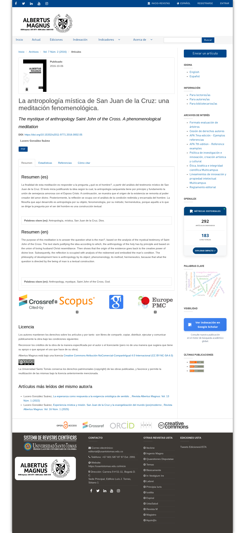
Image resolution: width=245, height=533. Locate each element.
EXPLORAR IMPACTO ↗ (205, 250)
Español (185, 3)
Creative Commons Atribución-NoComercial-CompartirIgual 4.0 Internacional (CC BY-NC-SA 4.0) (118, 355)
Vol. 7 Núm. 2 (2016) (55, 51)
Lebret (150, 481)
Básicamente (153, 470)
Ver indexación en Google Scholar (207, 324)
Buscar (208, 40)
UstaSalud (152, 503)
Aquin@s (151, 520)
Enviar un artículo (205, 53)
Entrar (224, 3)
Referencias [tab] (65, 162)
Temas (150, 464)
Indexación (80, 39)
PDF (23, 149)
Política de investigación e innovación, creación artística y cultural (208, 157)
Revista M (152, 509)
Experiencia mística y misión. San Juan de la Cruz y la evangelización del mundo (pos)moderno (107, 404)
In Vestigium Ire (155, 475)
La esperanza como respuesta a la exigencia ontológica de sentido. (91, 396)
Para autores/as (200, 99)
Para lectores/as (200, 95)
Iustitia (150, 492)
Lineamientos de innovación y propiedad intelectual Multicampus (208, 179)
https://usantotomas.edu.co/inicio (107, 466)
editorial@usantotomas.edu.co (105, 451)
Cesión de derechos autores (207, 131)
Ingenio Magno (154, 453)
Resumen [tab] (26, 162)
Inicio (19, 39)
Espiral (150, 498)
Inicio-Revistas (160, 3)
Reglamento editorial (203, 187)
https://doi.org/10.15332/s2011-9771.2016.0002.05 (53, 134)
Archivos (34, 51)
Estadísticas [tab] (45, 162)
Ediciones (56, 39)
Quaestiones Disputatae (160, 459)
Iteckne (150, 447)
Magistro (151, 514)
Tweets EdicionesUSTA (193, 446)
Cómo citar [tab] (84, 162)
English (194, 72)
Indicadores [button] (106, 39)
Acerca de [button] (140, 39)
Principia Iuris (154, 486)
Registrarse (205, 3)
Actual (36, 39)
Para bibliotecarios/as (203, 103)
